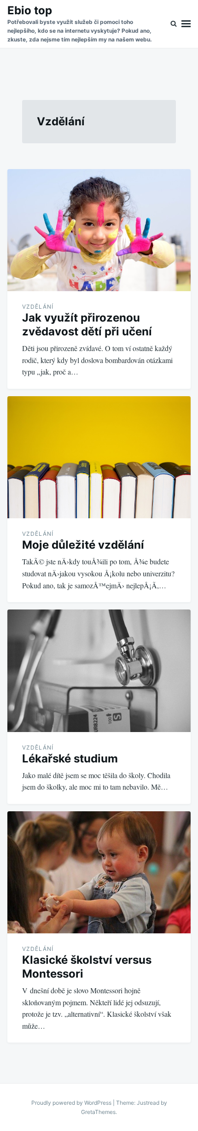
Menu (186, 24)
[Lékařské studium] (99, 670)
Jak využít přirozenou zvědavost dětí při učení (87, 324)
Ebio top (29, 10)
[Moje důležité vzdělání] (99, 457)
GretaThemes (98, 1111)
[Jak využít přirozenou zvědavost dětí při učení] (99, 230)
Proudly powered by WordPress (72, 1102)
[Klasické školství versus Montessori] (99, 872)
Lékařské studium (70, 758)
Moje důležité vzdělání (83, 544)
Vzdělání (37, 306)
